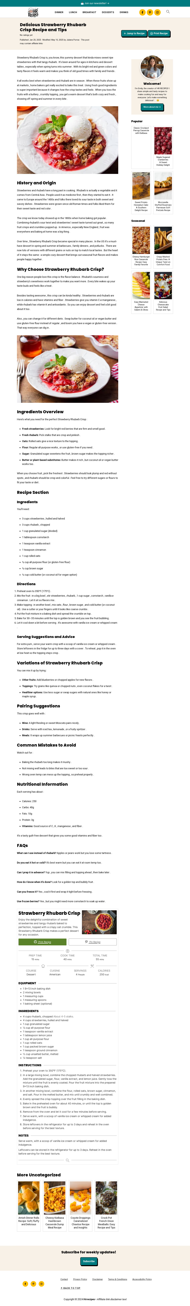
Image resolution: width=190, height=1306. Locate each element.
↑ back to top (71, 1288)
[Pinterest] (150, 12)
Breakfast (89, 12)
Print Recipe (161, 33)
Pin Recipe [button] (94, 942)
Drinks (124, 12)
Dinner (59, 12)
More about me (151, 107)
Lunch (73, 12)
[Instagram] (157, 12)
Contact (64, 1279)
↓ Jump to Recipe (134, 33)
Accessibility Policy (142, 1279)
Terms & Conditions (117, 1279)
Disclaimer (97, 1279)
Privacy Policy (80, 1279)
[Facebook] (142, 12)
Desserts (108, 12)
